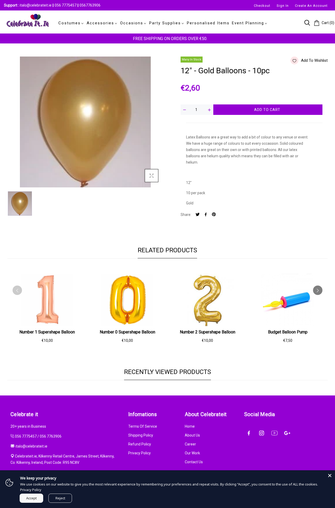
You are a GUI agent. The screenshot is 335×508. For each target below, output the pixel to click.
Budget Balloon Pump (288, 332)
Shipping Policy (140, 435)
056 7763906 (51, 436)
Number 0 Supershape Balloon (127, 332)
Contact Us (194, 462)
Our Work (192, 453)
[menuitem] (70, 23)
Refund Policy (139, 444)
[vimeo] (213, 214)
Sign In (283, 6)
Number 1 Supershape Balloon (47, 332)
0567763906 (90, 5)
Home (190, 426)
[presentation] (17, 290)
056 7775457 (66, 5)
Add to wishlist (314, 60)
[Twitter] (197, 214)
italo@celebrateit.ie (36, 5)
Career (190, 444)
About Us (192, 435)
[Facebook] (205, 214)
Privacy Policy (139, 453)
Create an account (311, 6)
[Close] (329, 475)
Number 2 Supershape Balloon (207, 332)
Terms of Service (142, 426)
